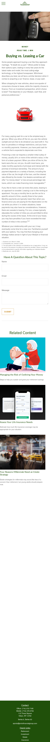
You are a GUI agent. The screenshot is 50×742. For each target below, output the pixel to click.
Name (4, 261)
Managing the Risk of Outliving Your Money (21, 375)
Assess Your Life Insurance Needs (16, 422)
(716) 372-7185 (27, 708)
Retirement (25, 731)
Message (5, 290)
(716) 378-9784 (28, 711)
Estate (25, 737)
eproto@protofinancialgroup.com (25, 723)
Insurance (25, 740)
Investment (25, 734)
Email (4, 276)
